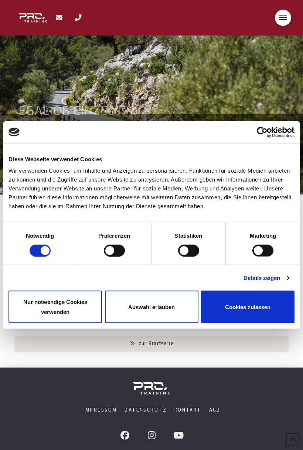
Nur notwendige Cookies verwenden (55, 307)
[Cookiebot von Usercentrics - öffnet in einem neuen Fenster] (262, 132)
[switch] (114, 250)
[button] (283, 18)
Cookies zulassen (247, 307)
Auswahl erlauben (151, 307)
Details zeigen (262, 277)
